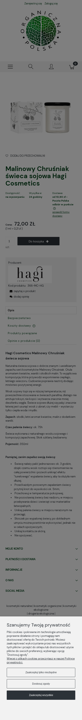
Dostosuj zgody (41, 683)
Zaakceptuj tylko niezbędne (41, 672)
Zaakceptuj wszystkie (41, 695)
